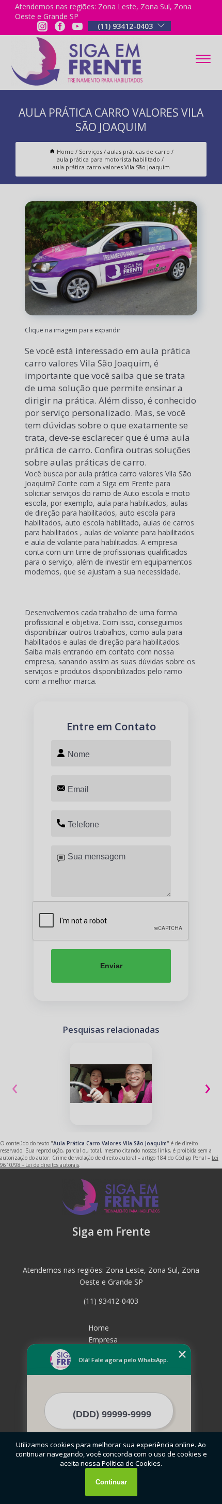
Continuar (111, 1482)
